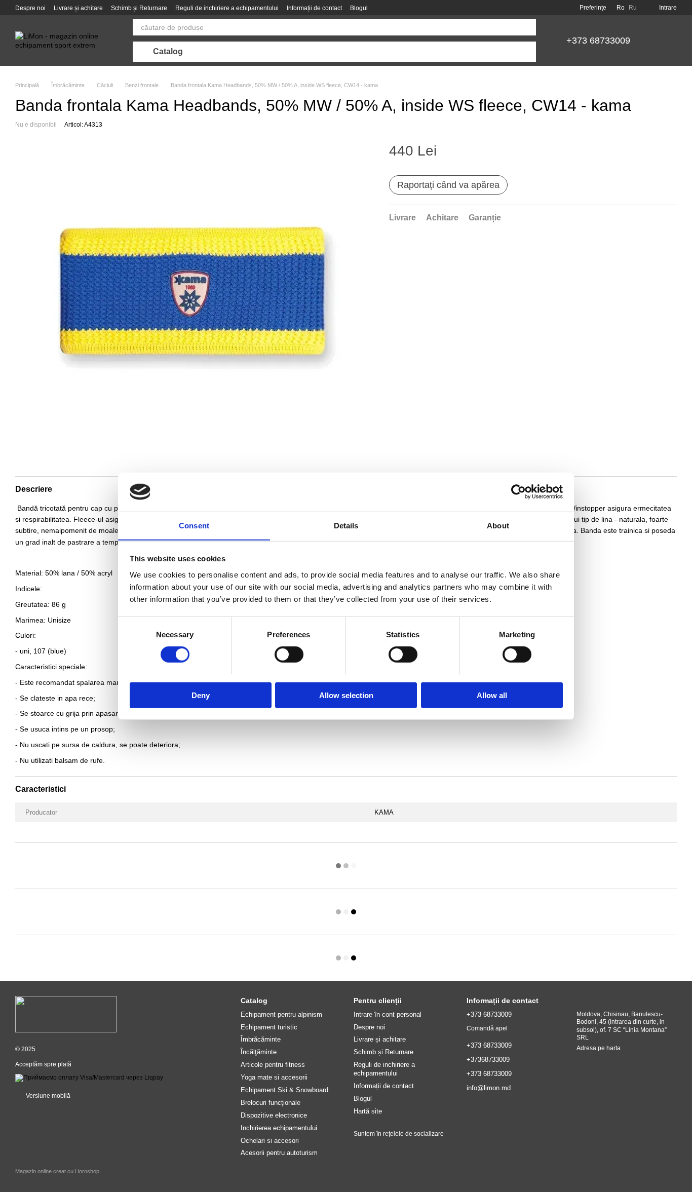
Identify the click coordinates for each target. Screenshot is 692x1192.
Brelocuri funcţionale (270, 1102)
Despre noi (30, 8)
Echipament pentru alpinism (281, 1014)
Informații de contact (314, 8)
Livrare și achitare (78, 8)
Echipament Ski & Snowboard (284, 1090)
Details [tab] (346, 525)
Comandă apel (487, 1028)
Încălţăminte (259, 1052)
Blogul (359, 8)
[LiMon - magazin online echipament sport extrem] (66, 1014)
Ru (633, 8)
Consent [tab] (194, 525)
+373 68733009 (598, 40)
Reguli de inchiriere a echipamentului (227, 8)
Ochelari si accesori (270, 1140)
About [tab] (498, 525)
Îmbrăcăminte (261, 1039)
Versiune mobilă (47, 1095)
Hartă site (368, 1111)
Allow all (492, 694)
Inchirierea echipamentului (279, 1128)
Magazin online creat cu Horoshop (57, 1171)
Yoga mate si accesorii (274, 1077)
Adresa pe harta (598, 1048)
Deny (200, 694)
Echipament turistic (269, 1027)
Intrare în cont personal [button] (387, 1014)
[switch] (289, 654)
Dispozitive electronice (274, 1115)
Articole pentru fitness (273, 1064)
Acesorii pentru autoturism (279, 1153)
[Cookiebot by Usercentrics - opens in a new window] (518, 491)
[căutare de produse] (528, 27)
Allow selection (346, 694)
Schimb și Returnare (139, 8)
